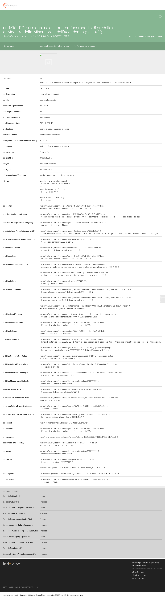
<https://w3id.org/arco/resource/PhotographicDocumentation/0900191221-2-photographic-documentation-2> (85, 299)
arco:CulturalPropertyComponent (55, 182)
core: (10, 135)
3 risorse (43, 513)
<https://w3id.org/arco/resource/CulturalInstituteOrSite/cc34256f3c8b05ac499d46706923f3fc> (79, 399)
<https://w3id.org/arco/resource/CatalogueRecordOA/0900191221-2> (68, 240)
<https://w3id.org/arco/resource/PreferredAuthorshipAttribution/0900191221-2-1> (79, 265)
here (81, 595)
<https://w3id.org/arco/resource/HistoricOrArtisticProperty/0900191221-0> (101, 232)
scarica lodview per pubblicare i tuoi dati (21, 587)
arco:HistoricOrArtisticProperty (52, 190)
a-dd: (20, 140)
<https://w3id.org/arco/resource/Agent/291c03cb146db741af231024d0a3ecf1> (73, 224)
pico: (14, 175)
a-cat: (19, 239)
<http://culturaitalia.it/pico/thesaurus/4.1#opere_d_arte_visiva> (65, 423)
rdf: (6, 181)
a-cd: (11, 123)
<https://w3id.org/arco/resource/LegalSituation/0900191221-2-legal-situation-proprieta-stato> (78, 315)
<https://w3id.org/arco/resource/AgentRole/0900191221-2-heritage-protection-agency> (75, 349)
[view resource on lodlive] (160, 16)
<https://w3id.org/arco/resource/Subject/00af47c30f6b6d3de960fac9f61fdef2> (72, 332)
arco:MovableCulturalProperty (52, 199)
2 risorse (43, 519)
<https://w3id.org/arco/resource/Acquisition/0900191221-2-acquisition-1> (70, 249)
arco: (13, 106)
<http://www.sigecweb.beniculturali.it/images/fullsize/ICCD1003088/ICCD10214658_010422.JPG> (79, 437)
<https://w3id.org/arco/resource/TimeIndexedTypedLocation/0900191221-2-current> (75, 415)
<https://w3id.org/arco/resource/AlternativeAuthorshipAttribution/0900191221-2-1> (74, 274)
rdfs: (9, 46)
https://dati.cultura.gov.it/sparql (148, 563)
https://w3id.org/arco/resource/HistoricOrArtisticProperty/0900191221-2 (36, 36)
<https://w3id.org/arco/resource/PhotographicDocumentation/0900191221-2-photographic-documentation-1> (85, 290)
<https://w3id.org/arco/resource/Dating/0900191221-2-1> (63, 282)
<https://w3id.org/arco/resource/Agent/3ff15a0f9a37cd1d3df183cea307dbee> (72, 207)
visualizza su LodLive (139, 566)
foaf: (9, 474)
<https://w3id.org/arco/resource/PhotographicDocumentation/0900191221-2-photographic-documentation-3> (85, 307)
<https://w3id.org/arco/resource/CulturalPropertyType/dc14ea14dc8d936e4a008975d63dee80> (79, 365)
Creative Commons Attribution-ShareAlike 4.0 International (35, 595)
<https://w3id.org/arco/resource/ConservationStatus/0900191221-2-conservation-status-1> (78, 357)
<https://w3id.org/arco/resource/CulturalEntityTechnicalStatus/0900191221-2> (72, 390)
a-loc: (16, 398)
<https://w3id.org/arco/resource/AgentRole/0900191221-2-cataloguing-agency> (101, 340)
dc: (6, 88)
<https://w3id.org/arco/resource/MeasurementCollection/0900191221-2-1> (71, 382)
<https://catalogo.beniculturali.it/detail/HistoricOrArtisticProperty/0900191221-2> (73, 468)
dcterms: (13, 443)
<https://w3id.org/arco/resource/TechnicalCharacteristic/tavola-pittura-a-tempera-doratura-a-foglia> (81, 374)
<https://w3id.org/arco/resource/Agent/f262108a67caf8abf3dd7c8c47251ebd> (90, 215)
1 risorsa (43, 496)
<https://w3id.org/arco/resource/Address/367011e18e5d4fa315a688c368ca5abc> (74, 407)
